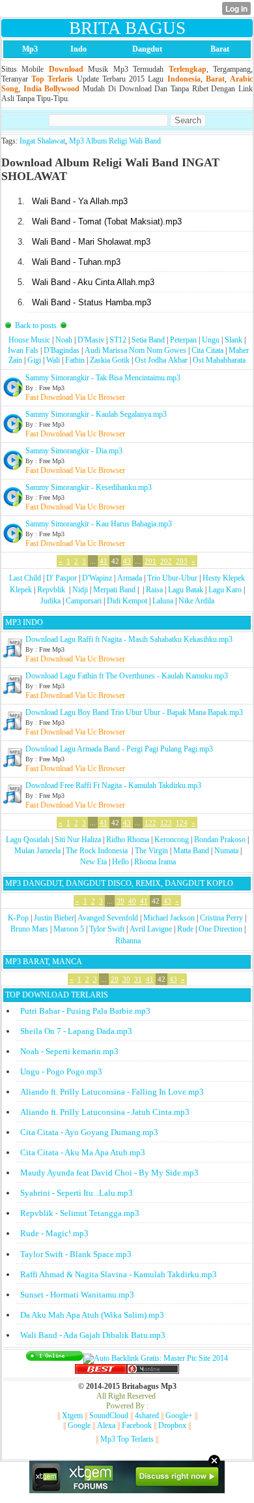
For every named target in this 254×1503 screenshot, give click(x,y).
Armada (129, 578)
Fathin (75, 360)
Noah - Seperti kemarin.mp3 (69, 1051)
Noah (63, 339)
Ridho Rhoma (127, 839)
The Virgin (151, 850)
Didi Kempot (127, 600)
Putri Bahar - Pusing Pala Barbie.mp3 (85, 1011)
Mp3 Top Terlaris (127, 1439)
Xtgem (72, 1415)
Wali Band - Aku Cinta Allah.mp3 (93, 282)
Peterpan (183, 339)
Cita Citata (207, 350)
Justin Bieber (54, 917)
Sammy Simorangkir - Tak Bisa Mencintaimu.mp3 (102, 377)
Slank (233, 339)
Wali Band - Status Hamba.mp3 (91, 302)
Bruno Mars (29, 929)
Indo (78, 48)
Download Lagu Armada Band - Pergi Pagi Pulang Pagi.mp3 (119, 748)
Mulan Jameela (37, 850)
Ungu (210, 339)
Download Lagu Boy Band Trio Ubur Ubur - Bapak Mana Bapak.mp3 (134, 712)
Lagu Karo (225, 589)
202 (166, 561)
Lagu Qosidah (27, 839)
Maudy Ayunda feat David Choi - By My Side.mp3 (109, 1172)
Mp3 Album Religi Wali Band (115, 140)
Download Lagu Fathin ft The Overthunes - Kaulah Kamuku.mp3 (126, 675)
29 (115, 979)
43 (127, 561)
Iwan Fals (23, 350)
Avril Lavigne (151, 929)
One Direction (220, 929)
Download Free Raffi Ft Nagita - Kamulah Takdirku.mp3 (113, 785)
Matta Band (191, 850)
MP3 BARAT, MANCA (43, 961)
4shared (147, 1415)
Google (79, 1425)
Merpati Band (114, 589)
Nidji (80, 589)
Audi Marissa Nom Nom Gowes (135, 350)
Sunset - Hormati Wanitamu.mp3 (77, 1294)
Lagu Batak (185, 589)
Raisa (154, 589)
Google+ (179, 1415)
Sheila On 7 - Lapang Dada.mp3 (76, 1031)
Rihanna (128, 940)
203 (182, 561)
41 (103, 561)
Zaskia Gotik (110, 360)
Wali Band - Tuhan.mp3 (76, 262)
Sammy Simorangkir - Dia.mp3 (73, 450)
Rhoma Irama (155, 861)
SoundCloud (108, 1415)
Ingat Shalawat (42, 140)
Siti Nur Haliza (78, 839)
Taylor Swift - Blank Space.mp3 (76, 1254)
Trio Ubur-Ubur (172, 578)
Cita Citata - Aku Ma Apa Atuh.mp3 (82, 1152)
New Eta (93, 861)
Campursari (84, 600)
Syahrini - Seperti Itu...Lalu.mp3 (76, 1193)
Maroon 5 (68, 929)
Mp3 (30, 48)
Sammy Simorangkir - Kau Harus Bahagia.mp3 (98, 523)
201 (150, 561)
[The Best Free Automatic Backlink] (101, 1371)
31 (138, 979)
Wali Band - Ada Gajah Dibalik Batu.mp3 (92, 1335)
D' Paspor (61, 578)
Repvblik (51, 589)
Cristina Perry (221, 917)
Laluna (162, 600)
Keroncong (171, 839)
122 (150, 823)
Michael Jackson (169, 917)
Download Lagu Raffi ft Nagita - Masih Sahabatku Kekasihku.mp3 (129, 639)
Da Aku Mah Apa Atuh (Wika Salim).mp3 (92, 1315)
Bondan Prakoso (220, 839)
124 (182, 823)
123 (166, 823)
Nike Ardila (196, 600)
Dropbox (172, 1425)
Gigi (34, 360)
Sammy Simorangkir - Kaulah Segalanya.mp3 (96, 414)
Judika (50, 600)
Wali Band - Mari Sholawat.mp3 (91, 242)
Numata (226, 850)
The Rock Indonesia (98, 850)
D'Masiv (91, 339)
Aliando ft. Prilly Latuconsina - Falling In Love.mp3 (112, 1092)
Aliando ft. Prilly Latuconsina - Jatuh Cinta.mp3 (105, 1112)
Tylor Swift (106, 929)
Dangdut (147, 48)
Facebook (137, 1425)
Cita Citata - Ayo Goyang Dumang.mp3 (89, 1132)
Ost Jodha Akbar (161, 360)
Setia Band (148, 339)
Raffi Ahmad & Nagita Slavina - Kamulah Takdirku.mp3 (118, 1274)
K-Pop (18, 917)
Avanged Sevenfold (108, 917)
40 (132, 901)
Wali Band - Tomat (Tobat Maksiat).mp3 (107, 221)
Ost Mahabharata (219, 360)
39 (120, 901)
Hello (120, 861)
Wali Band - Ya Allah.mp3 (80, 201)
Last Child (25, 578)
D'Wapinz (97, 578)
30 (126, 979)
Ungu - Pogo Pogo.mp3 (61, 1071)
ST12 (117, 339)
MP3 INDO (24, 622)
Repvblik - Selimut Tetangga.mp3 (79, 1213)
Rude (185, 929)
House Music (29, 339)
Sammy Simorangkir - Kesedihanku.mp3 (88, 487)
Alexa (106, 1425)
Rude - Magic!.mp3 (54, 1233)
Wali (53, 360)
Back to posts (36, 325)
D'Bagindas (61, 350)
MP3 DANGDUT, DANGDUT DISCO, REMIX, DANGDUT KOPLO (119, 883)
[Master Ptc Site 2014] (155, 1358)
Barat (219, 48)
